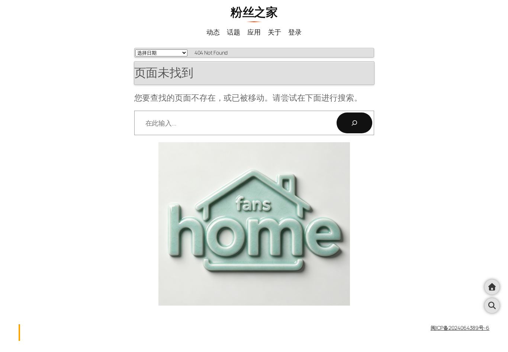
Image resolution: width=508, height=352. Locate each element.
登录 (295, 31)
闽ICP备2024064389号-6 (460, 327)
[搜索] (354, 123)
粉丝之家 (254, 12)
